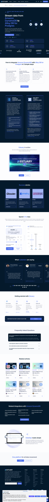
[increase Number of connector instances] (21, 245)
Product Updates (35, 474)
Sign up (7, 312)
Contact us (36, 318)
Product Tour (26, 475)
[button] (11, 1)
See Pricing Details (18, 248)
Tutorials (34, 475)
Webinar (34, 479)
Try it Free (45, 1)
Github (34, 480)
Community (34, 485)
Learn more (17, 312)
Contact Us (27, 175)
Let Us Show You (28, 460)
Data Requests (42, 478)
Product (10, 1)
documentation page (10, 131)
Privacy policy (25, 491)
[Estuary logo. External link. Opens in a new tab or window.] (6, 492)
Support (34, 486)
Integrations (10, 5)
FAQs (25, 485)
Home (7, 5)
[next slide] (38, 286)
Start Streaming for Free (9, 34)
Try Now (21, 175)
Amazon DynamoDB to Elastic (23, 412)
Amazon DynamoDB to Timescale (23, 415)
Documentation (35, 471)
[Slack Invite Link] (36, 1)
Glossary (34, 476)
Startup (41, 481)
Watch (37, 312)
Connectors (22, 1)
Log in (41, 1)
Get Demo (17, 34)
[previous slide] (10, 286)
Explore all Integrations (24, 419)
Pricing (19, 1)
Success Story (30, 53)
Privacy (41, 475)
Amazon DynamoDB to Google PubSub (10, 415)
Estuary (26, 471)
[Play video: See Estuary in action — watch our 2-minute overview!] (24, 164)
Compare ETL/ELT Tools (35, 482)
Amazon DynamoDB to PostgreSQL (10, 410)
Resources (26, 1)
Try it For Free (10, 248)
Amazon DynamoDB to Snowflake (37, 410)
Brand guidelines (42, 483)
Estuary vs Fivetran (27, 476)
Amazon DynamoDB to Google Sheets (37, 413)
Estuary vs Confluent (27, 479)
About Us (42, 471)
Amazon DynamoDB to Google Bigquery (23, 410)
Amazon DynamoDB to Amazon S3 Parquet (10, 413)
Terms (41, 476)
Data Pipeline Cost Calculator (27, 482)
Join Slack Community (27, 312)
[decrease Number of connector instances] (16, 245)
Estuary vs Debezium (27, 480)
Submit (20, 483)
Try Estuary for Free (24, 86)
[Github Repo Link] (38, 1)
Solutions (14, 1)
